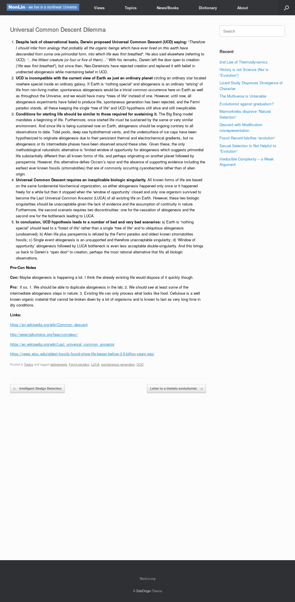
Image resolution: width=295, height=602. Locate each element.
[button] (286, 7)
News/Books (168, 7)
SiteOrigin (143, 590)
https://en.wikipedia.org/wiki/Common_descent (49, 324)
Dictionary (208, 7)
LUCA (95, 364)
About (242, 7)
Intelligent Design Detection (37, 388)
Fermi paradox (79, 364)
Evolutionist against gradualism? (247, 103)
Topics (131, 7)
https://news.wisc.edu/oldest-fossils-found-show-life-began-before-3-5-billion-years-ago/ (82, 353)
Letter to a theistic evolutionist (176, 388)
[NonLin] (43, 7)
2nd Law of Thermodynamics (244, 62)
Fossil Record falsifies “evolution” (247, 138)
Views (99, 7)
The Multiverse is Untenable (243, 96)
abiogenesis (58, 364)
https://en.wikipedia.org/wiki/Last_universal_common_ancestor (62, 344)
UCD (140, 364)
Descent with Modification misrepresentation (241, 127)
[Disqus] (108, 477)
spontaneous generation (118, 364)
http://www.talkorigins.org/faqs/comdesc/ (44, 334)
